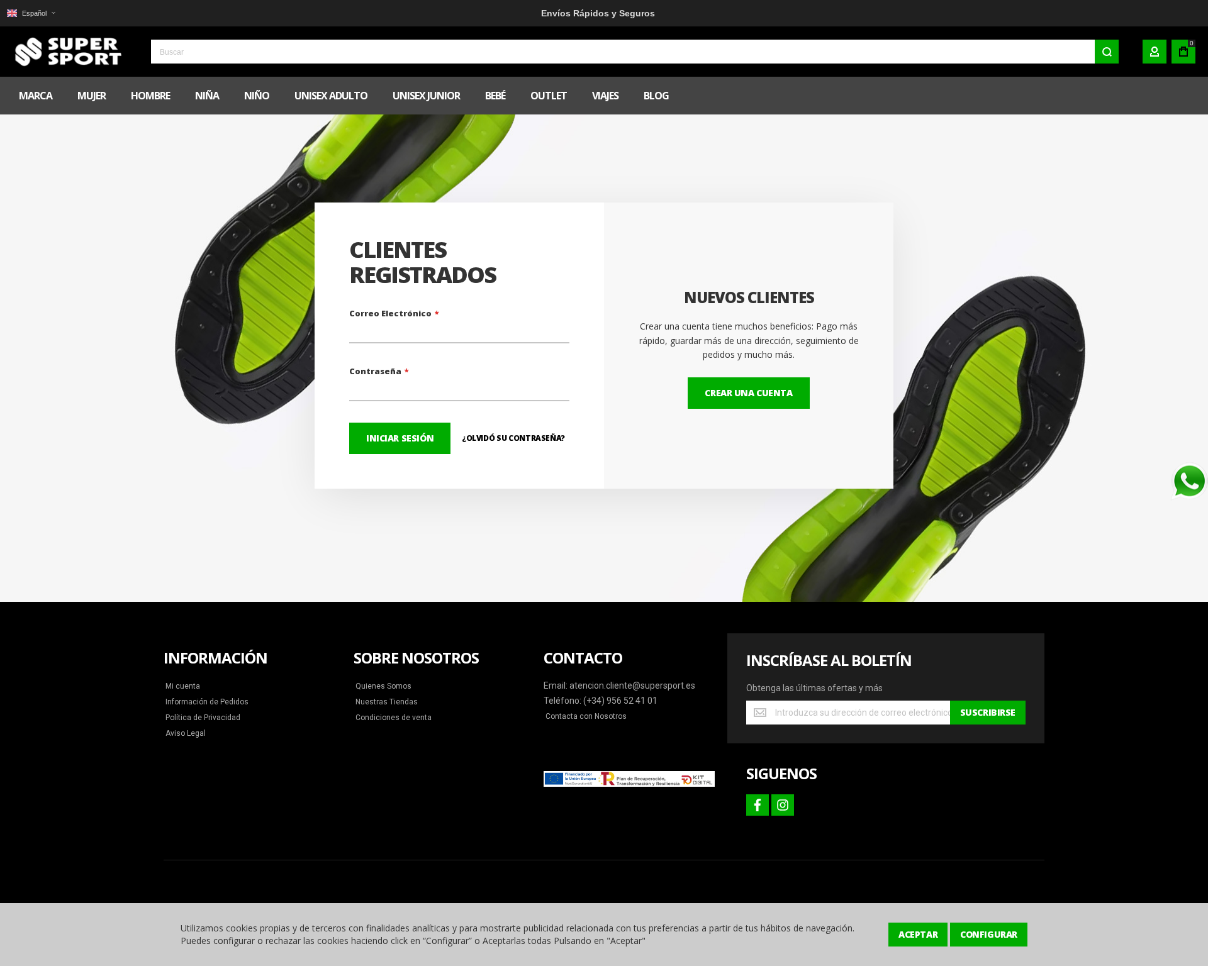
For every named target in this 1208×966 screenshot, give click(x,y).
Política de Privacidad (202, 717)
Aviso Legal (185, 733)
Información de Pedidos (207, 701)
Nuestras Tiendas (386, 701)
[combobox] (635, 52)
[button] (31, 14)
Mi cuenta (182, 686)
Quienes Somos (383, 686)
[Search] (1107, 52)
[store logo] (66, 51)
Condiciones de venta (393, 717)
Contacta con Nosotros (586, 716)
